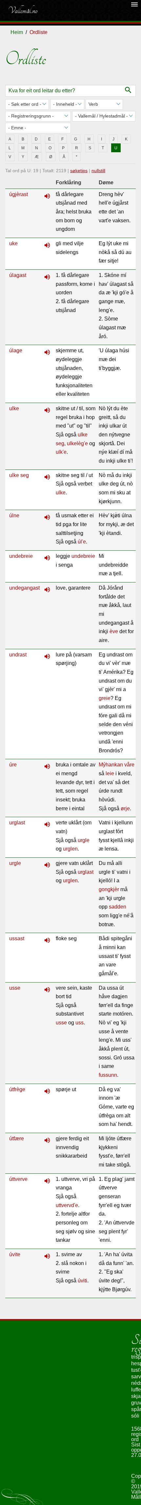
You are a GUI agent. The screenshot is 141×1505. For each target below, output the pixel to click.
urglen (70, 849)
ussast (16, 938)
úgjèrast (18, 194)
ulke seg (19, 475)
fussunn (108, 1075)
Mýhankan (111, 764)
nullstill (98, 170)
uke (13, 243)
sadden (117, 906)
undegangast (24, 588)
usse (14, 988)
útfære (16, 1138)
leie (110, 773)
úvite (14, 1254)
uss (79, 1022)
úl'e (82, 541)
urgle (84, 840)
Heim (16, 32)
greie (105, 698)
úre (13, 764)
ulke (14, 408)
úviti (82, 1280)
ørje (125, 808)
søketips (79, 170)
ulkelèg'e (77, 443)
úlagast (17, 275)
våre (129, 764)
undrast (18, 654)
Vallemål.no (22, 10)
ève (114, 631)
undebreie (21, 556)
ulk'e (61, 452)
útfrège (17, 1089)
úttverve (18, 1179)
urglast (17, 822)
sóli (135, 1416)
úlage (15, 350)
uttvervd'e (67, 1205)
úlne (14, 515)
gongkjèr (109, 889)
